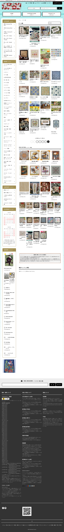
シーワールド (53, 57)
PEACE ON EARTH (9, 316)
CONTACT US (51, 14)
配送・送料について (18, 525)
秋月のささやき (55, 161)
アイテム (58, 2)
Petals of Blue (53, 131)
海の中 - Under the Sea (44, 81)
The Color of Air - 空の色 (55, 97)
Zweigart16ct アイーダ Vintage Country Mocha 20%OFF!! (24, 193)
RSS (57, 525)
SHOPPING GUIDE (31, 14)
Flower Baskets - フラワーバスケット (10, 322)
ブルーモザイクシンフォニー (56, 81)
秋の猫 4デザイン (29, 210)
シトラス (20, 81)
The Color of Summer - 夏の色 (34, 113)
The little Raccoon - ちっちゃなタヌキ (50, 210)
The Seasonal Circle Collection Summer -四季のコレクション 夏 (35, 130)
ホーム (20, 20)
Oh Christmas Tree (9, 332)
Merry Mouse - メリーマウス (55, 197)
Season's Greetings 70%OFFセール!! (36, 225)
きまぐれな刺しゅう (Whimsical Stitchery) (11, 280)
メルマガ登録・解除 (52, 525)
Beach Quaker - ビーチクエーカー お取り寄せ (35, 44)
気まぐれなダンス (45, 176)
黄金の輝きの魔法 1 (45, 161)
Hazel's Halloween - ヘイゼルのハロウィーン (36, 210)
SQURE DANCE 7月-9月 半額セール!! (45, 66)
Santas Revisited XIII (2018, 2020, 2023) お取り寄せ (45, 193)
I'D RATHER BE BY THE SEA (10, 311)
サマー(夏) (24, 20)
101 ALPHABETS (6, 281)
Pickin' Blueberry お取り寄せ (36, 241)
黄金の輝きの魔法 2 (35, 161)
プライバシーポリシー (43, 525)
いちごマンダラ (23, 161)
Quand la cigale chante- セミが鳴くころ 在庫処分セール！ (34, 60)
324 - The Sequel (50, 224)
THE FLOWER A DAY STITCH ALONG (10, 305)
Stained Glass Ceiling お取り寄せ (43, 225)
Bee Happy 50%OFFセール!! (45, 110)
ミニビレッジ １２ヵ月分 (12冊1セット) (56, 36)
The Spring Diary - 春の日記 (22, 225)
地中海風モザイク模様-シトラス (23, 113)
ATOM (60, 525)
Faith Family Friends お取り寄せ (43, 241)
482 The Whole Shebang (57, 225)
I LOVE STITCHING (22, 238)
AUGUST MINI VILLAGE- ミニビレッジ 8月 (45, 127)
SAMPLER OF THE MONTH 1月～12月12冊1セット (23, 36)
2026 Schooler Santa (7, 268)
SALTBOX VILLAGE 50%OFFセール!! (22, 210)
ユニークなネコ (23, 176)
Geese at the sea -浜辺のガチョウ (23, 94)
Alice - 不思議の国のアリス (43, 212)
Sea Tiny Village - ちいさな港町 (45, 38)
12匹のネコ (8, 287)
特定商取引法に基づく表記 (33, 525)
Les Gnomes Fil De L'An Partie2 (56, 113)
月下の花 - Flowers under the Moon (10, 293)
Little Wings (8, 342)
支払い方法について (9, 525)
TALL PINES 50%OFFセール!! (29, 225)
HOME (11, 14)
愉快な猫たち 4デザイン (10, 299)
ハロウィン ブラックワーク (10, 348)
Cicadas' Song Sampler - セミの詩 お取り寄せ (24, 62)
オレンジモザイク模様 (44, 97)
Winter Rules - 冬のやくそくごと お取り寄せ (34, 197)
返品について (25, 525)
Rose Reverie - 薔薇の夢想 (56, 177)
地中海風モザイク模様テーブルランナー (34, 80)
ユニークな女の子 (35, 176)
